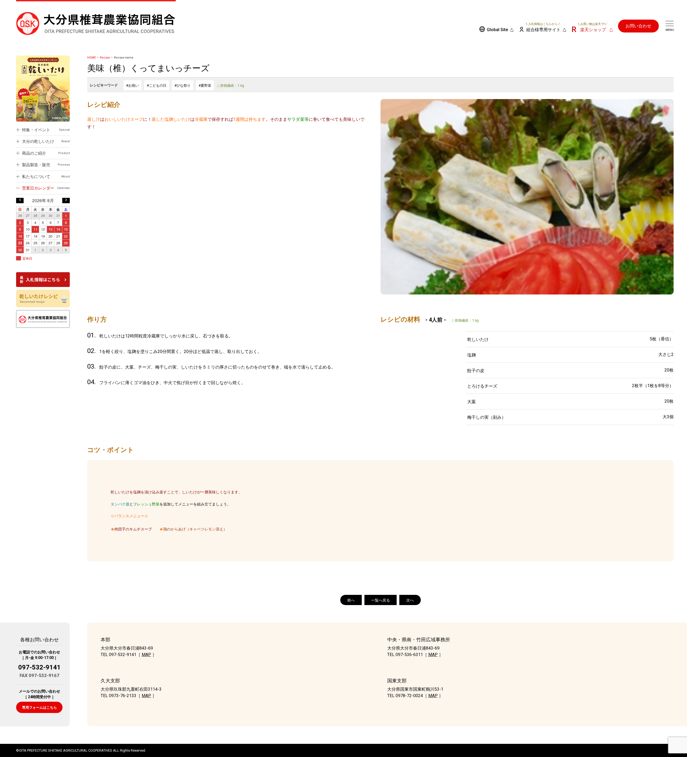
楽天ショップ (592, 27)
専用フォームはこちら (39, 707)
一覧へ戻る (380, 600)
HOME (91, 57)
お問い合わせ (638, 25)
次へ (410, 600)
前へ (351, 600)
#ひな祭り (182, 85)
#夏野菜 (205, 85)
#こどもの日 (156, 85)
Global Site (497, 29)
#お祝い (132, 85)
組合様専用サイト (543, 27)
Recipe (105, 57)
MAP (146, 654)
